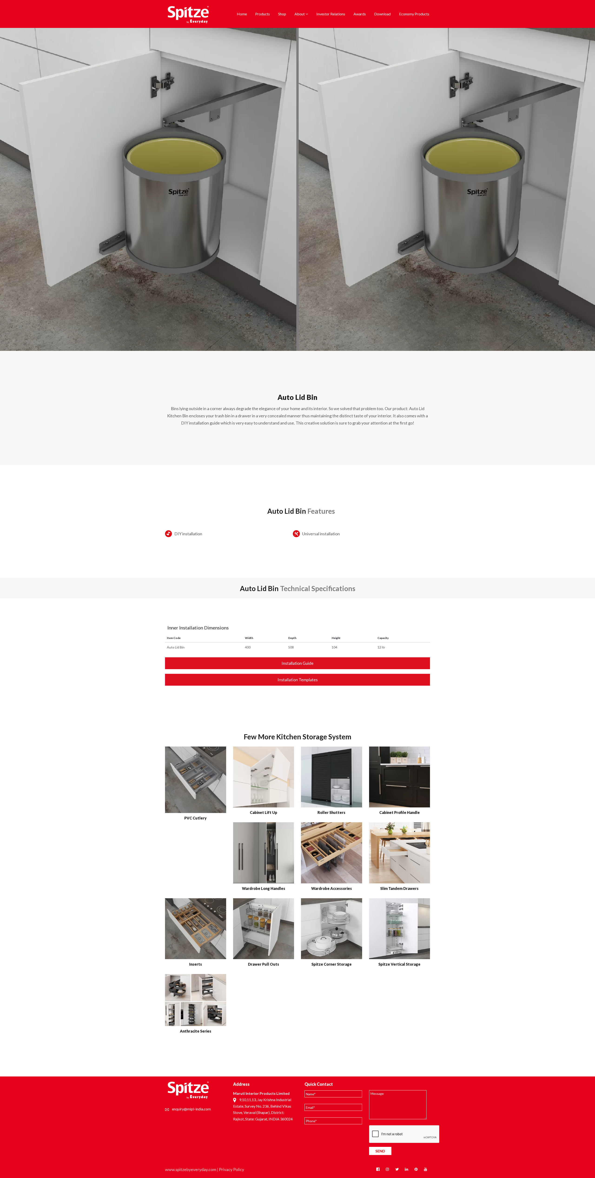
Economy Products (414, 14)
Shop (282, 14)
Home (242, 14)
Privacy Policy (231, 1169)
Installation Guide (297, 663)
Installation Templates (298, 679)
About (299, 14)
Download (382, 14)
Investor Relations (330, 14)
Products (262, 14)
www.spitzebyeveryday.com (190, 1169)
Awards (360, 14)
